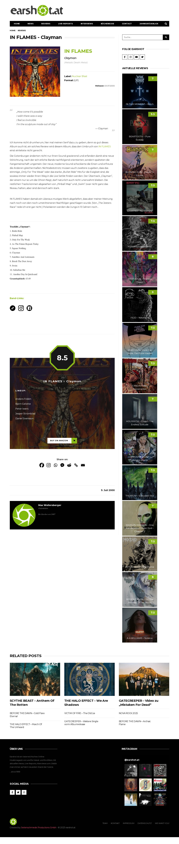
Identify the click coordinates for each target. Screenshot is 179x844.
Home (17, 23)
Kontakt (115, 823)
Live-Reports (65, 23)
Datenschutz (145, 823)
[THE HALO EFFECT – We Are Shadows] (89, 679)
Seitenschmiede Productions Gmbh (38, 827)
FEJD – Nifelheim (140, 317)
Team (105, 823)
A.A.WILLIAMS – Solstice (140, 638)
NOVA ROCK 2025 (128, 713)
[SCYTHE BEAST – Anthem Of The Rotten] (35, 679)
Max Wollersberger (49, 505)
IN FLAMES (104, 146)
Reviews (45, 23)
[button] (130, 770)
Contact (127, 23)
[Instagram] (48, 465)
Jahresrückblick (149, 23)
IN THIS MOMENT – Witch (140, 104)
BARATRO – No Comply (139, 211)
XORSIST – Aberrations (140, 246)
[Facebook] (42, 465)
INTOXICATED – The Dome (139, 567)
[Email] (83, 465)
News (30, 23)
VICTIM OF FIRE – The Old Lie (79, 713)
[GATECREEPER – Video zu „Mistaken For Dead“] (144, 679)
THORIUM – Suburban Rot (140, 495)
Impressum (128, 823)
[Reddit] (69, 465)
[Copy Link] (76, 465)
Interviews (87, 23)
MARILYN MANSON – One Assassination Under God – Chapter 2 (140, 528)
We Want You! (162, 823)
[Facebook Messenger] (62, 465)
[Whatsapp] (55, 465)
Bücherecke (107, 23)
